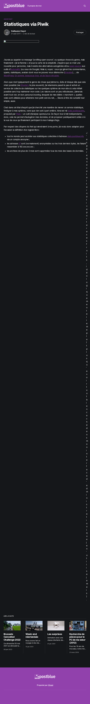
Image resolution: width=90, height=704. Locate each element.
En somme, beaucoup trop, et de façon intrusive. (37, 75)
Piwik (18, 114)
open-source (75, 66)
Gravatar (69, 72)
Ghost (50, 685)
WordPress (9, 75)
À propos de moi (34, 6)
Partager (80, 32)
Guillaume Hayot (18, 31)
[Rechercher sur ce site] (85, 6)
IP (20, 143)
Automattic (15, 69)
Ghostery (25, 85)
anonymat (8, 19)
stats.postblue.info (76, 111)
